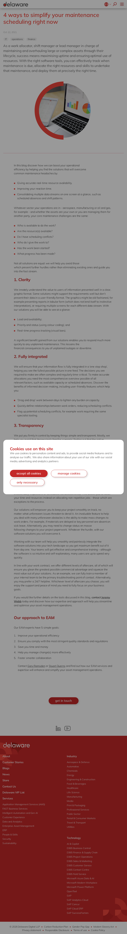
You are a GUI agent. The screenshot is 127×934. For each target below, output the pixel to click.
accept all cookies (29, 473)
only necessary (27, 482)
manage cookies (69, 473)
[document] (63, 467)
